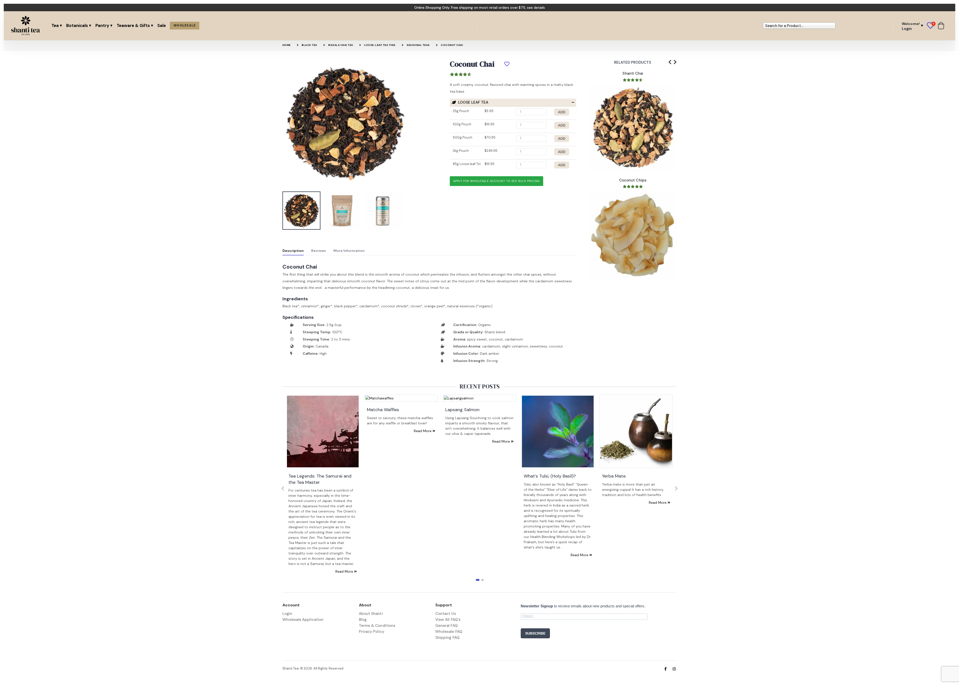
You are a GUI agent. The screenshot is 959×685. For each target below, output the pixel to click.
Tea (55, 25)
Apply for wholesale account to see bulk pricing (496, 181)
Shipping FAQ (447, 637)
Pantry (102, 25)
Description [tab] (293, 250)
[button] (932, 26)
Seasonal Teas (418, 45)
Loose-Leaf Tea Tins (380, 45)
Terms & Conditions (377, 625)
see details (536, 7)
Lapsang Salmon (462, 410)
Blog (363, 619)
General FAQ (446, 625)
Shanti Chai (632, 73)
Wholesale (185, 25)
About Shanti (371, 613)
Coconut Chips (633, 180)
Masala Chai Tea (340, 45)
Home (286, 45)
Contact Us (445, 613)
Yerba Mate (614, 476)
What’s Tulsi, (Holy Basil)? (550, 476)
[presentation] (289, 125)
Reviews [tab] (318, 250)
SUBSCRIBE (535, 633)
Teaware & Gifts (133, 25)
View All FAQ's (448, 619)
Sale (161, 25)
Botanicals (77, 25)
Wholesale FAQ (448, 631)
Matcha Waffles (383, 410)
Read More (344, 571)
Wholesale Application (303, 619)
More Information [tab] (349, 250)
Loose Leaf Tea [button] (472, 102)
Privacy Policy (371, 631)
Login (287, 613)
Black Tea (309, 45)
